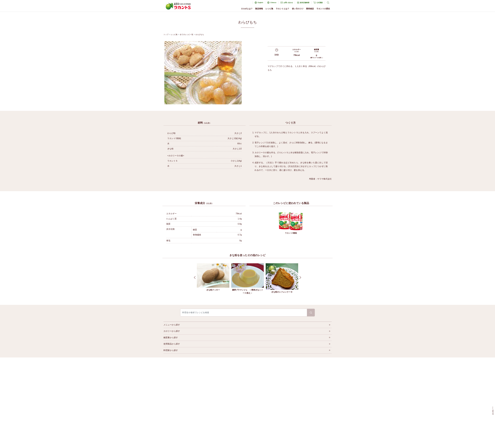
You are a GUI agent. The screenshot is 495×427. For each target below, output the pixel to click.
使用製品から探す (171, 344)
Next (299, 277)
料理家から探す (170, 350)
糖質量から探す (170, 337)
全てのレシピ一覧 (186, 34)
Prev (195, 277)
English (260, 2)
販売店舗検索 (304, 2)
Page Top (492, 412)
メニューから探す (171, 325)
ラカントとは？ (282, 8)
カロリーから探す (171, 331)
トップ (165, 34)
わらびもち (200, 34)
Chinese (273, 2)
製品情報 (259, 8)
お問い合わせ (288, 2)
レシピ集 (269, 8)
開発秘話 (310, 8)
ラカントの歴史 (323, 8)
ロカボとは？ (247, 8)
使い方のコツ (298, 8)
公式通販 (320, 2)
